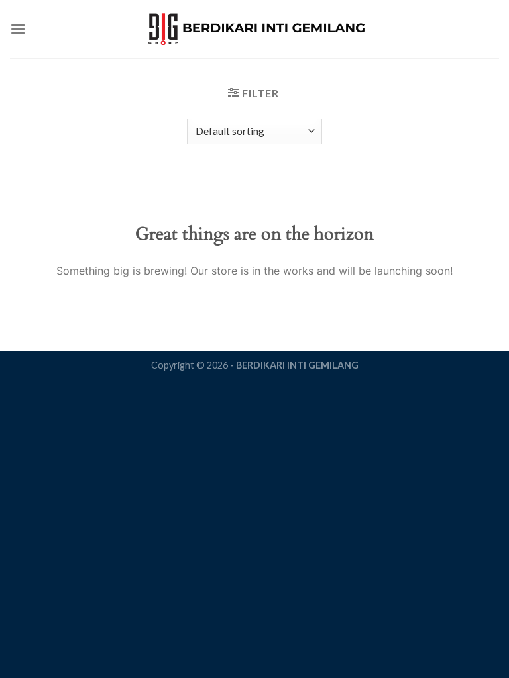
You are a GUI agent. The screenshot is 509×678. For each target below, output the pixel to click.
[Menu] (18, 29)
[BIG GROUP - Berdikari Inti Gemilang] (254, 29)
